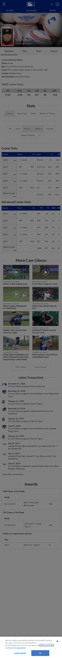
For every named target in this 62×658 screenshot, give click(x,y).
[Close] (57, 641)
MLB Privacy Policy (47, 645)
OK (40, 653)
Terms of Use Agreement (17, 648)
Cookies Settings (20, 653)
